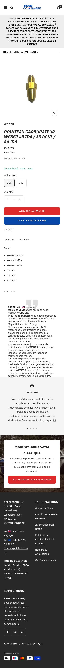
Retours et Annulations (42, 552)
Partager (8, 229)
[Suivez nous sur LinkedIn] (22, 632)
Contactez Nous (44, 508)
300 (21, 182)
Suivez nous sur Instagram (32, 479)
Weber (9, 124)
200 (9, 182)
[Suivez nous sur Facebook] (7, 632)
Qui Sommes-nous (45, 560)
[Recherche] (11, 7)
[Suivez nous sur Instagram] (15, 632)
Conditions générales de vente (47, 516)
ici (54, 420)
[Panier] (58, 7)
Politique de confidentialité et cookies (44, 539)
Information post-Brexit (45, 526)
